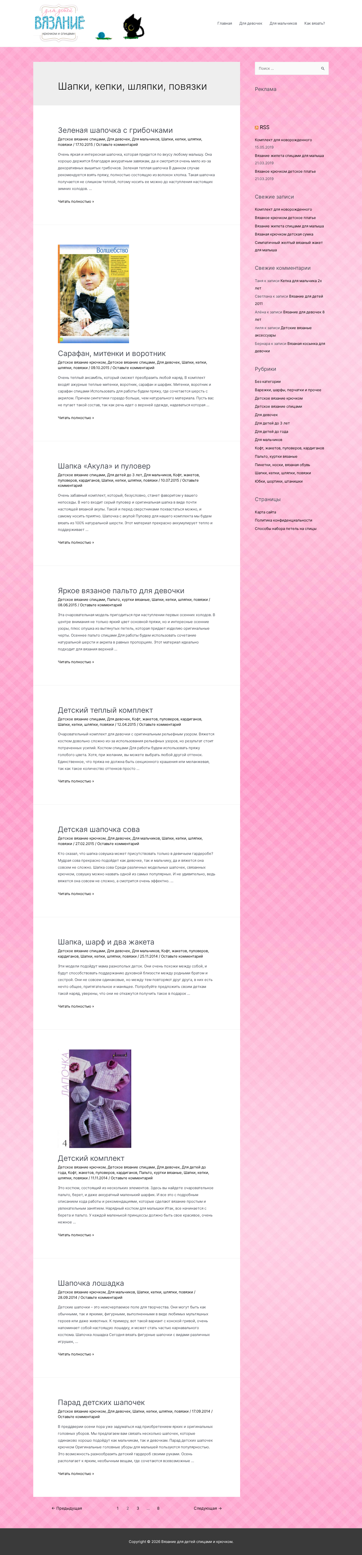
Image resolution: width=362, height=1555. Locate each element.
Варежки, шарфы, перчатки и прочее (288, 390)
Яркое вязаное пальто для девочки (121, 590)
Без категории (268, 381)
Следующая (208, 1508)
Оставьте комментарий (117, 144)
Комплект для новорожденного (283, 139)
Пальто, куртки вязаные (128, 599)
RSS (264, 127)
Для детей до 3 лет (124, 475)
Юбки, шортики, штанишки (279, 481)
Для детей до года (271, 431)
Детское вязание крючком (82, 362)
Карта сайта (265, 512)
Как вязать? (314, 23)
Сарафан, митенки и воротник (112, 353)
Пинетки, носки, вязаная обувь (282, 464)
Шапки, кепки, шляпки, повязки (129, 480)
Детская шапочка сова (99, 829)
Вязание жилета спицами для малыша (289, 155)
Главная (224, 23)
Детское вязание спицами (81, 139)
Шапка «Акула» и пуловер (104, 465)
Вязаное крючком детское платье (285, 171)
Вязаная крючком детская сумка (284, 234)
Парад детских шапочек (101, 1402)
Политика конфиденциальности (283, 520)
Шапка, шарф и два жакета (106, 941)
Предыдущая (66, 1508)
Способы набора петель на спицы (285, 528)
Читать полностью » (76, 201)
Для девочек (250, 23)
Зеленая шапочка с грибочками (115, 130)
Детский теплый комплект (105, 710)
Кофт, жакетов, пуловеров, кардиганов (166, 719)
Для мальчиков (283, 23)
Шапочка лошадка (91, 1283)
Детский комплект (91, 1158)
